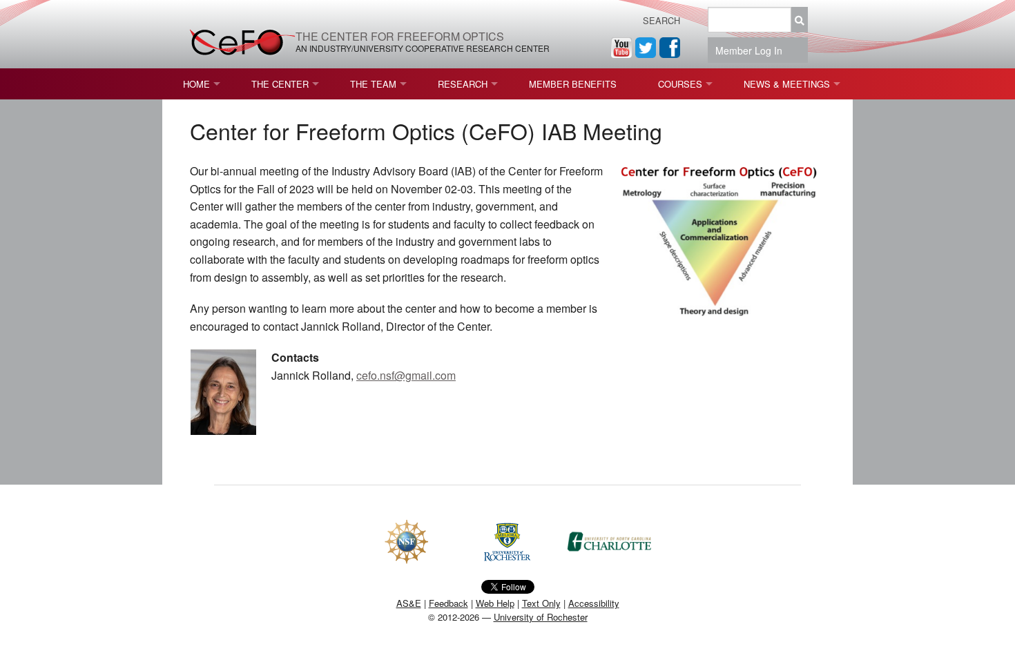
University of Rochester (541, 616)
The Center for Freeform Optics (400, 36)
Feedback (448, 603)
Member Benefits (573, 83)
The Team (373, 83)
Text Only (541, 603)
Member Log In (753, 50)
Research (462, 83)
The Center (280, 83)
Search (661, 20)
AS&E (408, 603)
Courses (680, 83)
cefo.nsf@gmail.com (406, 375)
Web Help (495, 603)
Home (196, 83)
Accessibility (593, 603)
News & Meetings (787, 83)
